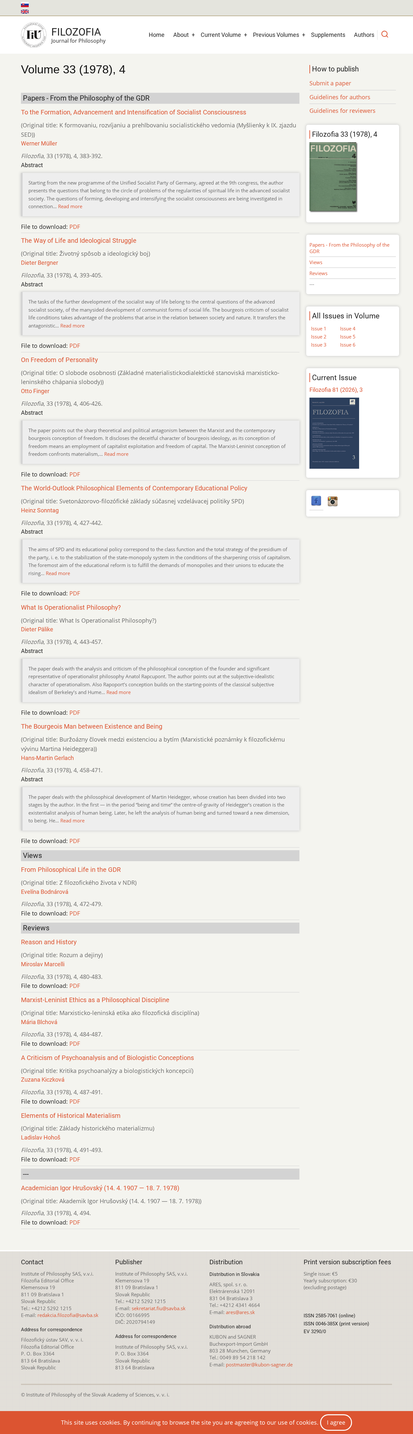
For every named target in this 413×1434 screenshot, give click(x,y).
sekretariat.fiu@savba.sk (159, 1308)
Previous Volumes (276, 34)
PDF (74, 226)
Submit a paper (330, 83)
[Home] (33, 35)
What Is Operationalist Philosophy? (71, 607)
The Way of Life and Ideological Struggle (78, 240)
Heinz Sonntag (40, 510)
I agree (336, 1422)
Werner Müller (39, 143)
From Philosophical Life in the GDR (71, 869)
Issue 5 (348, 336)
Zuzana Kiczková (43, 1079)
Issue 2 (319, 336)
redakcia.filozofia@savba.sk (67, 1315)
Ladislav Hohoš (40, 1137)
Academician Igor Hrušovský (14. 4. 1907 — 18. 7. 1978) (100, 1188)
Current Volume (221, 34)
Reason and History (48, 942)
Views (315, 262)
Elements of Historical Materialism (71, 1115)
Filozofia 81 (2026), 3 (336, 389)
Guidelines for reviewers (342, 110)
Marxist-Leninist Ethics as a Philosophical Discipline (95, 1000)
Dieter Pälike (37, 629)
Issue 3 (319, 344)
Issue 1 (319, 328)
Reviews (318, 273)
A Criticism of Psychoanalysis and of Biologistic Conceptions (107, 1058)
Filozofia (76, 32)
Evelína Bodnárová (44, 891)
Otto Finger (35, 391)
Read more (70, 206)
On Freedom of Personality (59, 360)
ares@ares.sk (240, 1312)
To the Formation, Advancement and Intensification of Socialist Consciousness (133, 112)
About (181, 34)
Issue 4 (348, 328)
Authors (364, 34)
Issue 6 (348, 344)
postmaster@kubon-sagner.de (259, 1364)
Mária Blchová (39, 1022)
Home (157, 34)
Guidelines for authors (339, 97)
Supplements (328, 34)
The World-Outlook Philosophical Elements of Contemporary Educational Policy (134, 488)
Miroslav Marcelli (43, 964)
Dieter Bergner (39, 262)
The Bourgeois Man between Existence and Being (91, 726)
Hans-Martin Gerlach (47, 757)
